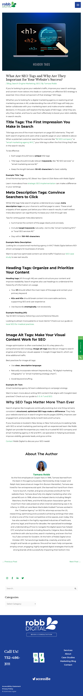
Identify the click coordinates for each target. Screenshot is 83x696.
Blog (9, 83)
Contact (68, 665)
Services (68, 650)
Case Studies (68, 657)
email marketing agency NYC (20, 142)
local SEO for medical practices (20, 324)
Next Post (75, 562)
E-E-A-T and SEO (44, 396)
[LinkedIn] (36, 660)
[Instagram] (35, 655)
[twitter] (23, 578)
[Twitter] (42, 660)
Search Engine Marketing (23, 83)
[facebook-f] (12, 578)
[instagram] (7, 578)
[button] (41, 635)
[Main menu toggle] (78, 5)
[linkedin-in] (17, 578)
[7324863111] (80, 357)
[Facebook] (41, 655)
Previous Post (9, 562)
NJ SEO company (64, 139)
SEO (38, 83)
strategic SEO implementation (42, 183)
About (68, 654)
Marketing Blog (68, 661)
